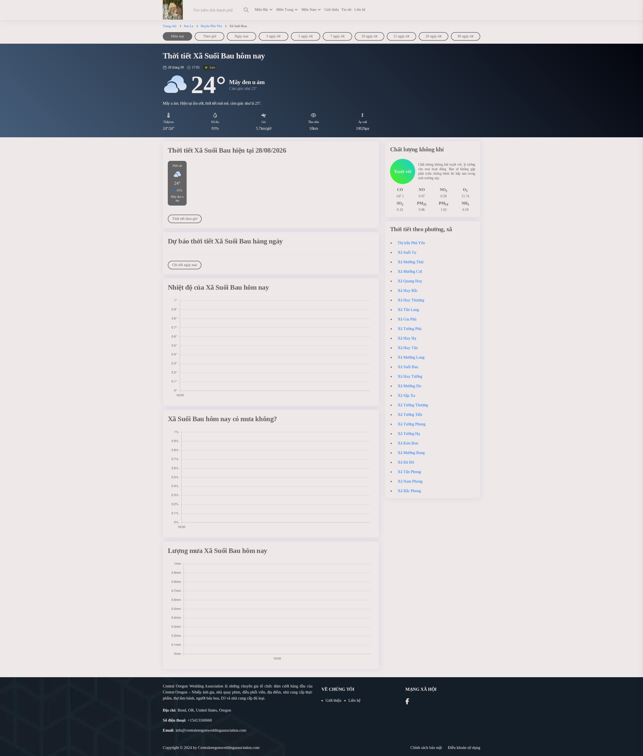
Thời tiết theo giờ (184, 219)
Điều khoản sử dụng (464, 747)
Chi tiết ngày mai (184, 265)
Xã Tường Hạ (409, 433)
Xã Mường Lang (411, 357)
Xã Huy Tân (408, 348)
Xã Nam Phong (410, 481)
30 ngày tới (465, 36)
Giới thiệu (332, 10)
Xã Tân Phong (409, 472)
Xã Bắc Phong (409, 491)
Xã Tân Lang (408, 309)
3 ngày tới (273, 36)
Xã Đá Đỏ (406, 462)
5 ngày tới (305, 36)
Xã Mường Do (409, 386)
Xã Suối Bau (408, 367)
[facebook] (407, 702)
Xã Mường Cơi (410, 271)
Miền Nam (308, 10)
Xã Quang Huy (410, 281)
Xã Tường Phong (411, 424)
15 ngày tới (401, 36)
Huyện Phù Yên (211, 26)
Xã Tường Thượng (413, 405)
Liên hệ (359, 10)
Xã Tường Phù (409, 329)
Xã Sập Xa (406, 395)
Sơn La (188, 26)
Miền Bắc (261, 10)
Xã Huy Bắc (408, 290)
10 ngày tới (369, 36)
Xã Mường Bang (411, 453)
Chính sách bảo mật (426, 747)
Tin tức (346, 10)
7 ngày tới (337, 36)
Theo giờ (209, 36)
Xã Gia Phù (407, 319)
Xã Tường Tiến (410, 414)
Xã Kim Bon (408, 443)
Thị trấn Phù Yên (411, 243)
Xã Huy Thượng (411, 300)
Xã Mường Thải (410, 262)
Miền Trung (284, 10)
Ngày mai (241, 36)
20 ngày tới (433, 36)
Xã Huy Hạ (407, 338)
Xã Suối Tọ (407, 252)
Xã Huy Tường (410, 376)
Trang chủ (170, 26)
